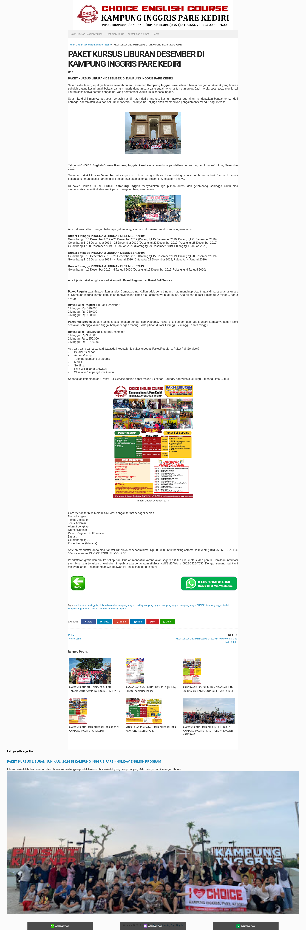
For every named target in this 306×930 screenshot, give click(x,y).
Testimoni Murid (115, 34)
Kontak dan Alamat (138, 34)
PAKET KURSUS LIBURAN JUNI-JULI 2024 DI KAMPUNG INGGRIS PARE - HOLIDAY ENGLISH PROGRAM (84, 761)
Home (156, 34)
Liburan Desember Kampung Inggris (93, 45)
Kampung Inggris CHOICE (192, 605)
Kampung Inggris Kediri (217, 605)
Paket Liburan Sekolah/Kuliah (86, 34)
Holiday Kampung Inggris (148, 605)
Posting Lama (74, 637)
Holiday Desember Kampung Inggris (117, 605)
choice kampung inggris (86, 605)
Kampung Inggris (170, 605)
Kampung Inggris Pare (79, 608)
